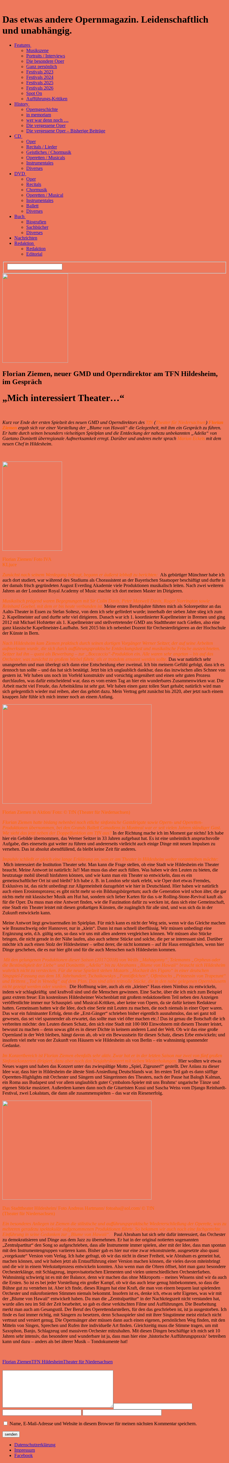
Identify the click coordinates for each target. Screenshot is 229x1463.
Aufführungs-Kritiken (46, 98)
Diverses (34, 168)
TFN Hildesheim (47, 1361)
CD (18, 136)
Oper (31, 141)
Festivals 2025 (39, 82)
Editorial (34, 253)
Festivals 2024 (39, 77)
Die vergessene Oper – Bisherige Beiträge (65, 130)
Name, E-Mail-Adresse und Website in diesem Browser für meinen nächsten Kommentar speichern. (103, 1423)
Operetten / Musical (44, 195)
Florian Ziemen (16, 1361)
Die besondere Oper (45, 61)
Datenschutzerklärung (34, 1444)
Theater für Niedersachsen (88, 1361)
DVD (20, 173)
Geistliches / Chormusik (48, 152)
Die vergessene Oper (46, 125)
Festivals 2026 (39, 87)
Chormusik (36, 189)
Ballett (32, 205)
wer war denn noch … (47, 120)
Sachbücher (37, 227)
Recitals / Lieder (41, 146)
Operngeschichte (42, 109)
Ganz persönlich (41, 66)
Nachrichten (25, 237)
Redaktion (24, 243)
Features (22, 45)
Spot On (34, 93)
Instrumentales (39, 162)
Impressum (24, 1450)
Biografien (36, 221)
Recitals (33, 184)
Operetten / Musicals (45, 157)
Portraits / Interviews (45, 55)
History (22, 104)
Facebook (23, 1455)
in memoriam (38, 114)
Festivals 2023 (39, 71)
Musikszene (37, 50)
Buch (20, 216)
